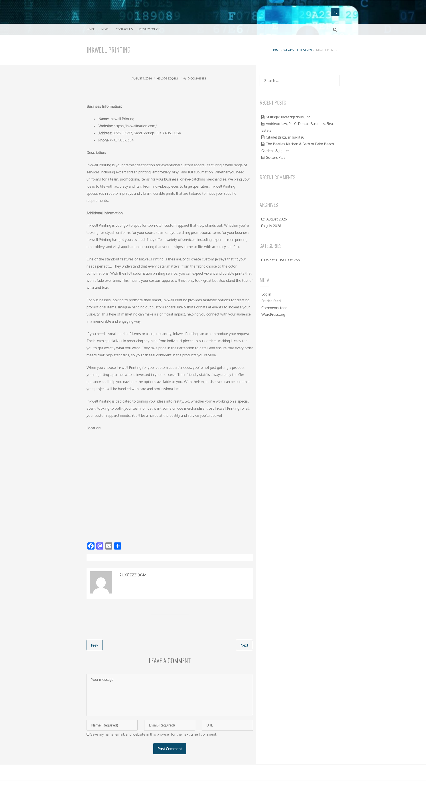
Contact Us (124, 29)
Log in (266, 294)
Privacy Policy (149, 29)
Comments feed (274, 308)
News (105, 29)
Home (91, 29)
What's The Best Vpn (298, 50)
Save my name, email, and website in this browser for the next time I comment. (153, 734)
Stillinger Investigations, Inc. (288, 117)
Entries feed (271, 301)
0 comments (197, 78)
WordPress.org (273, 314)
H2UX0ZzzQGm (167, 78)
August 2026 (276, 219)
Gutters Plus (275, 157)
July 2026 (273, 226)
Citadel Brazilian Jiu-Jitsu (285, 137)
